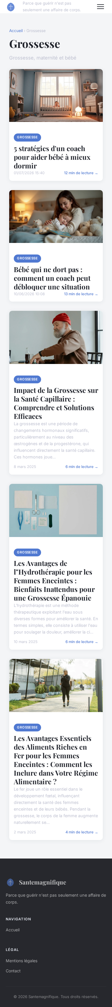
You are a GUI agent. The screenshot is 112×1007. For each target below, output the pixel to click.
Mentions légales (21, 960)
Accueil (16, 30)
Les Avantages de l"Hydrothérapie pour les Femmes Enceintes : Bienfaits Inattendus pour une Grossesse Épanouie (54, 580)
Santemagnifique (42, 882)
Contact (13, 970)
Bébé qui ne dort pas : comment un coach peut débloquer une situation (52, 278)
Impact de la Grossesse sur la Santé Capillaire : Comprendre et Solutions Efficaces (56, 403)
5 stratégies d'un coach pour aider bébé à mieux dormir (52, 157)
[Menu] (100, 6)
